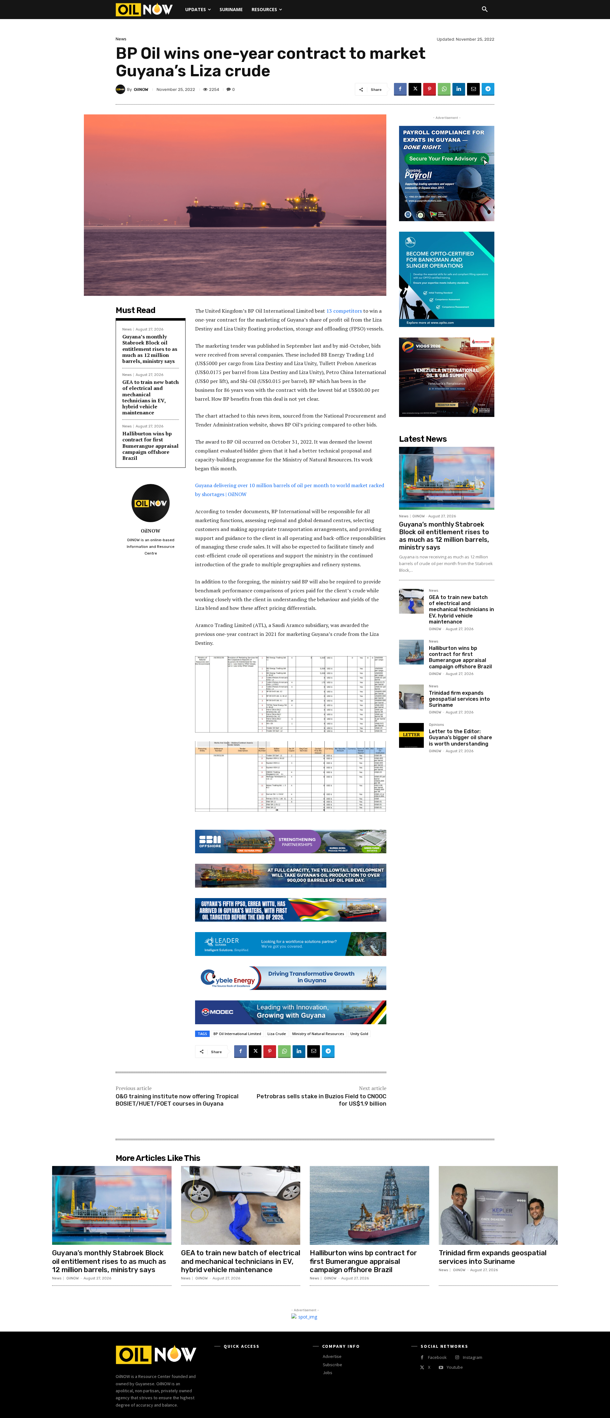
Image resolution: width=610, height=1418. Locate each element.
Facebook (437, 1357)
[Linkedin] (458, 89)
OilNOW (141, 89)
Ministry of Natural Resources (318, 1033)
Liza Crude (277, 1033)
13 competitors (344, 310)
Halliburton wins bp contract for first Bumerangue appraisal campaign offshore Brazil (150, 445)
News (121, 39)
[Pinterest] (429, 89)
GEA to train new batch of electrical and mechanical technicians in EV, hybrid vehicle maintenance (150, 397)
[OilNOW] (121, 89)
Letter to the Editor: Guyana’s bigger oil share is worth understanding (460, 737)
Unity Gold (359, 1033)
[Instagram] (457, 1357)
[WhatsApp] (444, 89)
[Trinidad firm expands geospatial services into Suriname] (411, 697)
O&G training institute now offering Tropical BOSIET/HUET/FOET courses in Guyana (177, 1100)
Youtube (455, 1367)
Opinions (436, 725)
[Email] (473, 89)
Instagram (472, 1357)
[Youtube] (441, 1368)
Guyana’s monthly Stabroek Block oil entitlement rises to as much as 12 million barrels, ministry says (149, 349)
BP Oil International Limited (237, 1033)
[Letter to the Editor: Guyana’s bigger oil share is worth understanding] (411, 735)
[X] (415, 89)
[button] (484, 9)
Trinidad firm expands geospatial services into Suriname (459, 699)
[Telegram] (488, 89)
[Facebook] (400, 89)
